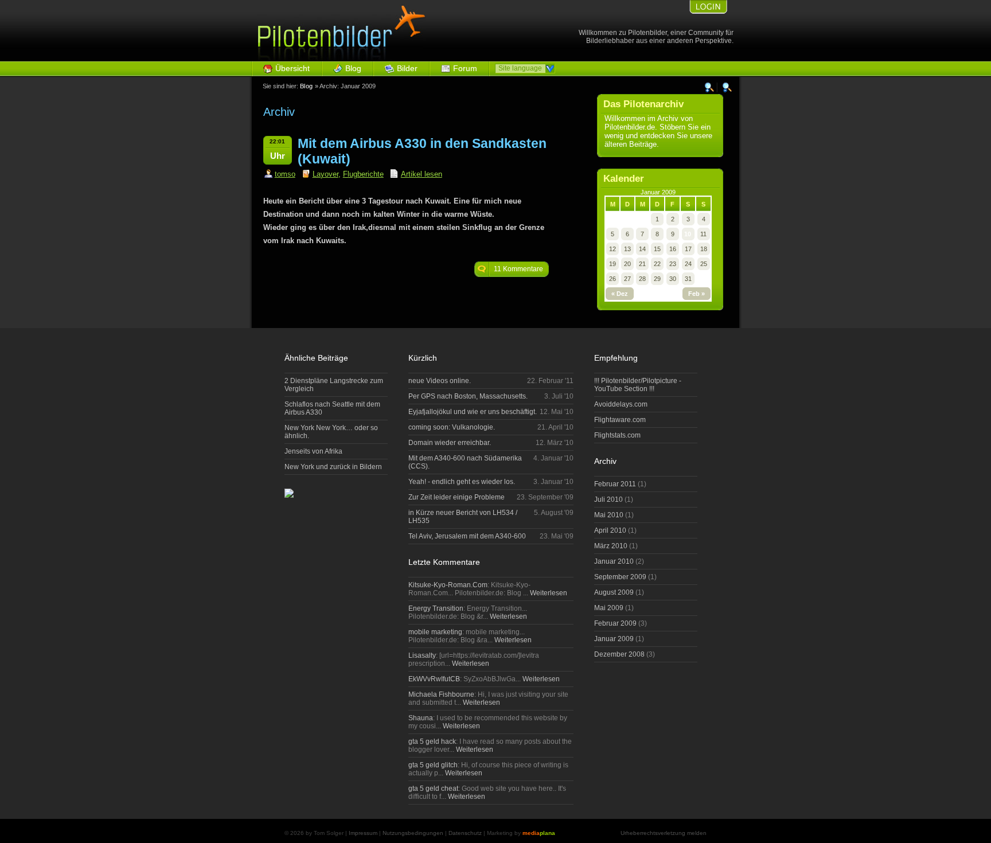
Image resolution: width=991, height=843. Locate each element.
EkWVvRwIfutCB (434, 679)
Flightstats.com (617, 435)
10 (687, 234)
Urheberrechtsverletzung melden (664, 833)
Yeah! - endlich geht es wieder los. (461, 482)
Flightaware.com (620, 420)
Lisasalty (422, 655)
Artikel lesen (421, 174)
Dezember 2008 (619, 654)
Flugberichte (363, 174)
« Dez (619, 293)
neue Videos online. (439, 381)
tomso (285, 174)
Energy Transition (435, 608)
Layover (325, 174)
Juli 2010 (608, 499)
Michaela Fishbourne (441, 694)
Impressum (363, 833)
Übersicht (292, 68)
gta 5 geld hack (432, 741)
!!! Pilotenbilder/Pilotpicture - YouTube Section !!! (637, 385)
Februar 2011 (615, 484)
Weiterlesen (547, 593)
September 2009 (620, 577)
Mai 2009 (608, 608)
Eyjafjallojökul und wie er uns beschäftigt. (472, 412)
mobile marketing (435, 632)
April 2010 (610, 530)
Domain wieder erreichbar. (449, 443)
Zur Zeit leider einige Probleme (456, 497)
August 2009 (614, 592)
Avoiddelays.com (620, 404)
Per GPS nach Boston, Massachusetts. (468, 396)
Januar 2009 (614, 639)
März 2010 (610, 546)
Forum (465, 68)
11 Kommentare (518, 269)
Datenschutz (465, 833)
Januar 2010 (614, 561)
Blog (353, 68)
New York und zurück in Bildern (333, 467)
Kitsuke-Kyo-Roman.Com (447, 585)
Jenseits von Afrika (313, 451)
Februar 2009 (615, 623)
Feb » (696, 293)
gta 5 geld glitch (433, 765)
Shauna (420, 718)
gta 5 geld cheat (433, 789)
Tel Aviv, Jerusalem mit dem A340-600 (467, 536)
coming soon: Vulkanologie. (451, 427)
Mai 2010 (608, 515)
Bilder (407, 68)
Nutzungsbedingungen (413, 833)
